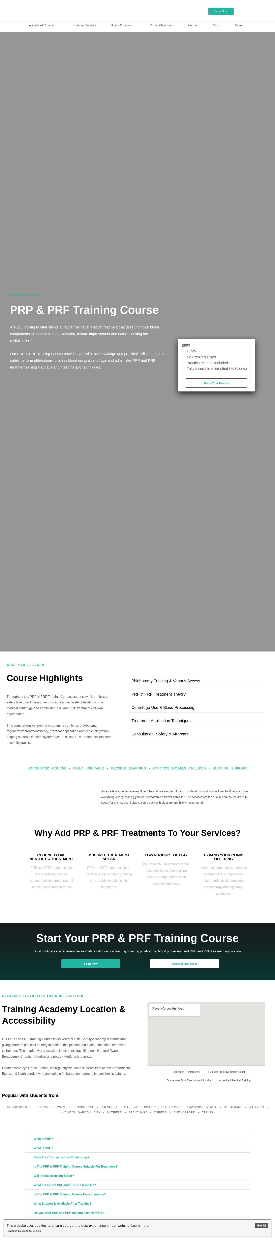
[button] (196, 681)
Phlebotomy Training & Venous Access (165, 681)
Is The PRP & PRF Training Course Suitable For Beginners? (75, 1166)
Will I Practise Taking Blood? (54, 1175)
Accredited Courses (42, 25)
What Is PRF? (43, 1148)
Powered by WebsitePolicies (24, 1230)
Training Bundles (85, 25)
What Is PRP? (43, 1138)
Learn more (140, 1225)
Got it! (261, 1225)
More (238, 25)
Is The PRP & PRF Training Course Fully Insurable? (70, 1194)
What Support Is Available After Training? (62, 1203)
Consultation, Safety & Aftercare (160, 734)
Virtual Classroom (161, 25)
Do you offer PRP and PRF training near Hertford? (69, 1212)
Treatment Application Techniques (161, 721)
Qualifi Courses (121, 25)
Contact (193, 25)
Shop (216, 25)
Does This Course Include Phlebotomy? (61, 1157)
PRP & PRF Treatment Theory (158, 694)
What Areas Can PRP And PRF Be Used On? (65, 1185)
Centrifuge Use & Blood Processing (162, 707)
